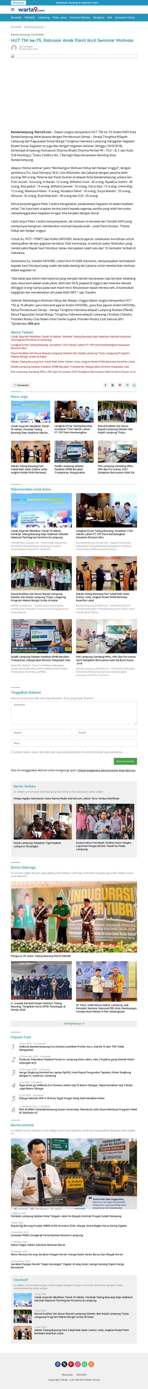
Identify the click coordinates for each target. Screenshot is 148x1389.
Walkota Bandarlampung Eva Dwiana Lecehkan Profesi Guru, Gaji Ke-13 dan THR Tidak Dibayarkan (71, 1048)
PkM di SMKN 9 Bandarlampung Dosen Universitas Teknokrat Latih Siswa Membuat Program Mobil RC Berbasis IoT (78, 1111)
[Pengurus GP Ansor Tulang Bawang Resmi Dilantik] (74, 917)
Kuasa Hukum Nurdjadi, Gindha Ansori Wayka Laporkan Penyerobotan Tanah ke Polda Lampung (103, 846)
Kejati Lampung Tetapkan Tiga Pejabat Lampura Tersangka (37, 844)
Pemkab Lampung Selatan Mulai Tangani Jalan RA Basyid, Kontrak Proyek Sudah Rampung (66, 1216)
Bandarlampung (20, 34)
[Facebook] (58, 1364)
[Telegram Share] (127, 385)
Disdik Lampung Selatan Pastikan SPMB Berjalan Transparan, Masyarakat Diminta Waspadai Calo (70, 366)
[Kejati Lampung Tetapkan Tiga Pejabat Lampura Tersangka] (43, 822)
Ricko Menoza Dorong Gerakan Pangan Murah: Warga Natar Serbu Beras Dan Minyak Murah (67, 1254)
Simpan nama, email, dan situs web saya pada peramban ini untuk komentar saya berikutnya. (68, 752)
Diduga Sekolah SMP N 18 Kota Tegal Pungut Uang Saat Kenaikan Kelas (62, 1098)
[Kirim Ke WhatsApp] (134, 385)
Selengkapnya (73, 1023)
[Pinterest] (71, 1364)
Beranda (67, 1374)
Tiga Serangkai (26, 46)
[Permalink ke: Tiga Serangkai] (14, 47)
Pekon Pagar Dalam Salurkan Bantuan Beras (38, 1245)
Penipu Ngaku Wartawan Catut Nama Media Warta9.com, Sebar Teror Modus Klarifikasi (66, 798)
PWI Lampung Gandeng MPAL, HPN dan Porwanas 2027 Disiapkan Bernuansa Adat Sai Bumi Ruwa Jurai (73, 371)
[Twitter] (64, 1364)
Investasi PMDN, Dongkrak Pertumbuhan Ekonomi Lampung (47, 1235)
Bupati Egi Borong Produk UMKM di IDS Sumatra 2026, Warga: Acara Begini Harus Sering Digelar (69, 1225)
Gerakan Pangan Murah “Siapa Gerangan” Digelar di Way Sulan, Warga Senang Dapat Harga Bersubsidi (67, 1266)
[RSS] (91, 1364)
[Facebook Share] (105, 385)
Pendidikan (37, 34)
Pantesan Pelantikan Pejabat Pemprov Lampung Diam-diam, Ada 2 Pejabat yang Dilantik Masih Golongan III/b (76, 1061)
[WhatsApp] (84, 1364)
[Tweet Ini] (112, 385)
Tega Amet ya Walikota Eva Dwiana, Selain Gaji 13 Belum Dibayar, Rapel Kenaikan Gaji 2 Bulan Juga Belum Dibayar (76, 1087)
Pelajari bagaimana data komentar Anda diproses (106, 770)
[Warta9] (31, 10)
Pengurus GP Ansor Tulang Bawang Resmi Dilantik (41, 956)
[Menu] (13, 10)
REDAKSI (82, 1374)
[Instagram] (78, 1364)
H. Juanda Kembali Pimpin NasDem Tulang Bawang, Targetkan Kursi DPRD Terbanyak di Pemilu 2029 (38, 1006)
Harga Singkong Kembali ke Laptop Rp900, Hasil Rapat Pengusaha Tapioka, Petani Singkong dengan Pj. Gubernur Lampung (75, 1074)
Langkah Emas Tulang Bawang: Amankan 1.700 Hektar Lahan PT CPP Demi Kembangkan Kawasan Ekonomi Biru (70, 346)
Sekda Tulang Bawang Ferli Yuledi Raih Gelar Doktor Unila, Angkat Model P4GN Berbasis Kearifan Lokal (73, 361)
